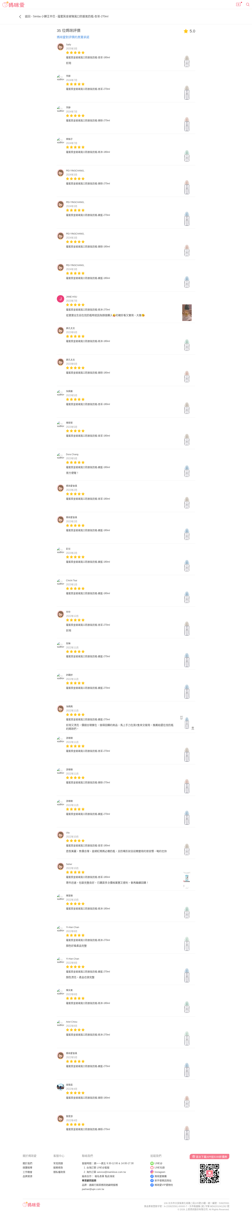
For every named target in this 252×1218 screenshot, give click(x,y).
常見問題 (58, 1163)
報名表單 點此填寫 (105, 1176)
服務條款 (58, 1167)
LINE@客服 (103, 1167)
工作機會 (27, 1172)
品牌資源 (27, 1176)
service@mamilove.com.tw (111, 1172)
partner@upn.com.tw (93, 1189)
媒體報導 (27, 1167)
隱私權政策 (59, 1172)
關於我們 (27, 1163)
